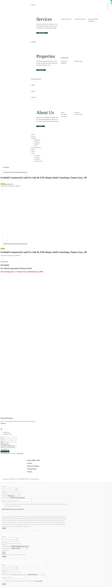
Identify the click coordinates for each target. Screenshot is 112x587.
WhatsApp (6, 172)
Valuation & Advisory (66, 19)
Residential (63, 63)
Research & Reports (36, 147)
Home (32, 134)
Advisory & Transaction (80, 19)
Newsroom (77, 112)
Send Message (5, 451)
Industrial (76, 61)
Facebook (10, 172)
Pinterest (18, 172)
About (32, 153)
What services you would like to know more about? (14, 574)
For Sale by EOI (9, 184)
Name (4, 486)
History (63, 112)
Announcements (78, 114)
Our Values (37, 159)
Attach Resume (6, 550)
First (17, 488)
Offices (33, 149)
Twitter (14, 172)
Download (3, 423)
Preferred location (6, 546)
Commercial (64, 61)
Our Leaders (64, 116)
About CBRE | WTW (33, 460)
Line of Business (6, 548)
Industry (4, 495)
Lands (80, 61)
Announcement (31, 469)
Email (26, 172)
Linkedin (22, 172)
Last (17, 490)
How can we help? (7, 578)
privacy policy (39, 581)
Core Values (64, 114)
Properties (33, 138)
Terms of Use (20, 453)
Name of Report (6, 497)
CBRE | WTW (14, 479)
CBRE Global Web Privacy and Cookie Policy (13, 509)
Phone (4, 493)
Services (33, 136)
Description (6, 167)
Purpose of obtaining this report (10, 501)
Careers (33, 151)
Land (35, 145)
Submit (4, 528)
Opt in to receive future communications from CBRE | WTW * (25, 581)
